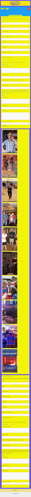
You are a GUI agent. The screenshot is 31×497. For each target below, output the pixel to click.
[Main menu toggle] (29, 8)
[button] (5, 8)
